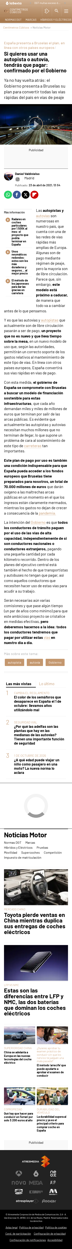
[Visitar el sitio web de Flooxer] (49, 1201)
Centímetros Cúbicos (16, 27)
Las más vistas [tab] (18, 683)
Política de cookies (56, 1227)
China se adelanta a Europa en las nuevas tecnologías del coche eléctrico (18, 1057)
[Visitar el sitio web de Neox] (53, 1174)
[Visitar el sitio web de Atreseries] (53, 1183)
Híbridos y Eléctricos (18, 847)
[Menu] (66, 11)
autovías (43, 215)
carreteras (32, 445)
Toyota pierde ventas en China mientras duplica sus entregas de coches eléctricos (34, 923)
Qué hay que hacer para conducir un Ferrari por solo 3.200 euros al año (18, 1117)
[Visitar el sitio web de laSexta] (36, 1174)
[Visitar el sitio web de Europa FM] (36, 1192)
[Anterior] (30, 3)
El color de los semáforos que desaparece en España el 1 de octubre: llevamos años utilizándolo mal (37, 703)
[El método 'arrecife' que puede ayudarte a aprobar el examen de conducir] (52, 1035)
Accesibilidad (54, 1240)
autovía (35, 662)
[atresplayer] (47, 11)
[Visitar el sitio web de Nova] (19, 1183)
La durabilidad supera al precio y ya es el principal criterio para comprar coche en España (51, 1123)
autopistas (49, 320)
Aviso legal (12, 1227)
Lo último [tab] (46, 683)
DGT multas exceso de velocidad (48, 3)
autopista (14, 662)
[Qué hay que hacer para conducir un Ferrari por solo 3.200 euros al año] (19, 1096)
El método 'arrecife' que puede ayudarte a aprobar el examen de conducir (51, 1070)
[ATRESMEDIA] (36, 1161)
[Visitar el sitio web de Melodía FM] (53, 1192)
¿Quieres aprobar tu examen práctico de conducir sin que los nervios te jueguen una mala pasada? (50, 1054)
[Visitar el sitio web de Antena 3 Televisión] (19, 1174)
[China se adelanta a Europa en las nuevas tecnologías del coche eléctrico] (19, 1035)
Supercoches (30, 852)
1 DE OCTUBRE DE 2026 (30, 755)
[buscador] (56, 11)
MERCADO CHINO (14, 909)
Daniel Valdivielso (27, 174)
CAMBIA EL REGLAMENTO (31, 693)
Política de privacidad (31, 1227)
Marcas (31, 19)
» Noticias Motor (40, 27)
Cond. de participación (18, 1233)
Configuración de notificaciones (28, 1240)
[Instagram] (17, 179)
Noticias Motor (25, 835)
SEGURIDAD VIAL (25, 722)
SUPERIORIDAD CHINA (18, 1048)
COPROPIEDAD (13, 1109)
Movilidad (10, 852)
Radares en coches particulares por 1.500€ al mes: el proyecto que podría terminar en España (20, 232)
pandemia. (47, 513)
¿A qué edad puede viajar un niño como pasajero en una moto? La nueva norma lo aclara (36, 766)
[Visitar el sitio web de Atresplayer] (27, 1201)
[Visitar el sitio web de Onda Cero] (19, 1192)
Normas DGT (13, 19)
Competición (53, 852)
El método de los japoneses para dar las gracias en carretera (20, 287)
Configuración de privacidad (50, 1233)
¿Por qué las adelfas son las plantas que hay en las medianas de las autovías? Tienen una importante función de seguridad (39, 734)
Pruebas (42, 847)
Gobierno (38, 522)
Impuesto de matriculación (22, 857)
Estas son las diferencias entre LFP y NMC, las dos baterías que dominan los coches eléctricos (35, 1002)
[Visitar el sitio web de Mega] (36, 1183)
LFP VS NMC (11, 985)
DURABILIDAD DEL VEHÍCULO (48, 1111)
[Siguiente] (65, 3)
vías (47, 637)
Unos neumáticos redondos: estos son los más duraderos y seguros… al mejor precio (20, 262)
